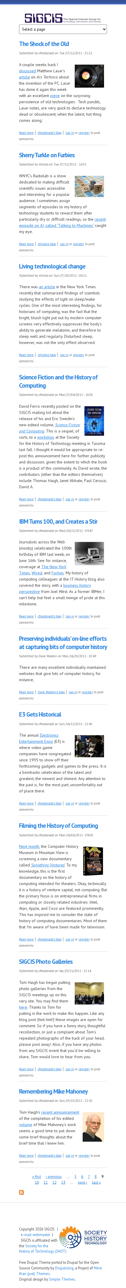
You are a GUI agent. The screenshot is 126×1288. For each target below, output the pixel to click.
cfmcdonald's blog (50, 133)
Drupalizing (64, 1268)
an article (47, 286)
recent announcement (60, 1112)
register (84, 133)
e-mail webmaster (35, 1234)
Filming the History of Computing (58, 826)
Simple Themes (62, 1279)
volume (25, 1124)
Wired (37, 573)
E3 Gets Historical (40, 714)
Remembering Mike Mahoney (53, 1091)
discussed (27, 70)
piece (55, 95)
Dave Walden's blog (51, 692)
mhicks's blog (47, 244)
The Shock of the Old (44, 44)
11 (46, 1182)
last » (96, 1182)
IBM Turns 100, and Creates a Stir (58, 521)
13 (63, 1182)
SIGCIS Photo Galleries (45, 962)
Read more (26, 133)
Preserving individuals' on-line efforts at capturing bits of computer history (63, 642)
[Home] (63, 19)
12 (54, 1182)
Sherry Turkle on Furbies (46, 155)
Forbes (58, 573)
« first (36, 1176)
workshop (45, 437)
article (24, 77)
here (23, 1007)
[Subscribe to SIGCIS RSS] (21, 1193)
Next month (29, 846)
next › (82, 1182)
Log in (70, 133)
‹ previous (54, 1176)
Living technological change (52, 266)
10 (37, 1182)
